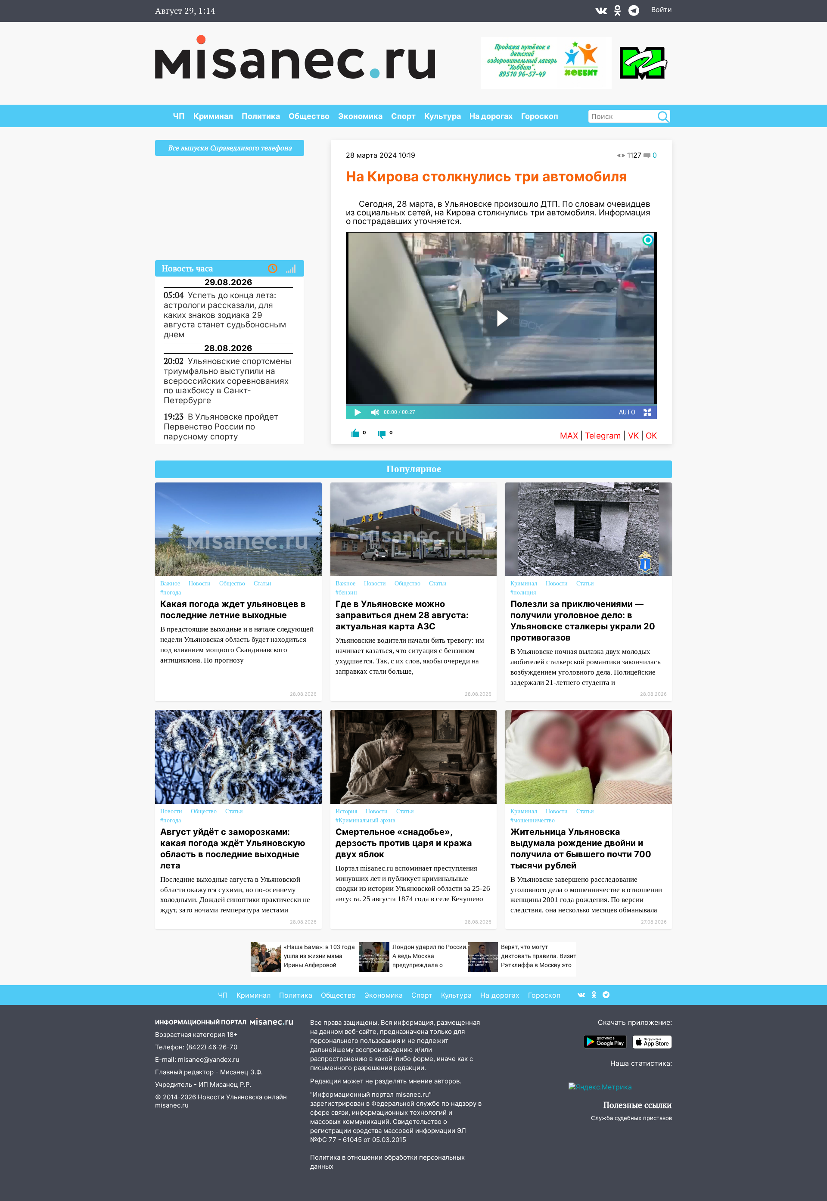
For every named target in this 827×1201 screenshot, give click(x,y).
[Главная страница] (295, 52)
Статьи (262, 583)
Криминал (213, 116)
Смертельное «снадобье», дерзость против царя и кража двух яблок (404, 843)
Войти (661, 9)
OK (651, 436)
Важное (170, 583)
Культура (442, 116)
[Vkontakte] (601, 12)
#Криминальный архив (365, 820)
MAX (569, 436)
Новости (200, 583)
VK (633, 436)
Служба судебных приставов (631, 1117)
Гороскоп (539, 116)
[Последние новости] (272, 269)
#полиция (523, 592)
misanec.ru (172, 1105)
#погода (170, 592)
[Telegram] (633, 12)
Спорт (403, 116)
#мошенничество (532, 820)
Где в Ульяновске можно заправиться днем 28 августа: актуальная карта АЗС (402, 615)
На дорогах (491, 116)
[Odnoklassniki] (618, 12)
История (346, 811)
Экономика (360, 116)
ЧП (179, 116)
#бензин (346, 592)
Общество (309, 116)
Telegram (603, 436)
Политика (261, 116)
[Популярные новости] (290, 269)
